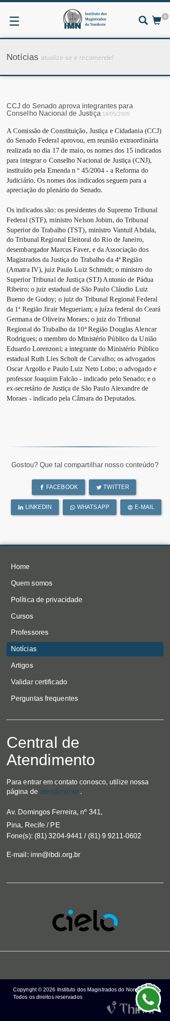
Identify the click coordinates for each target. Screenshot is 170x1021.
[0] (156, 21)
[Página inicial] (85, 19)
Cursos (22, 616)
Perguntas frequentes (44, 698)
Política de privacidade (46, 599)
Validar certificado (39, 682)
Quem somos (31, 583)
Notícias (24, 649)
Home (20, 566)
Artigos (22, 665)
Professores (29, 632)
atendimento (59, 791)
